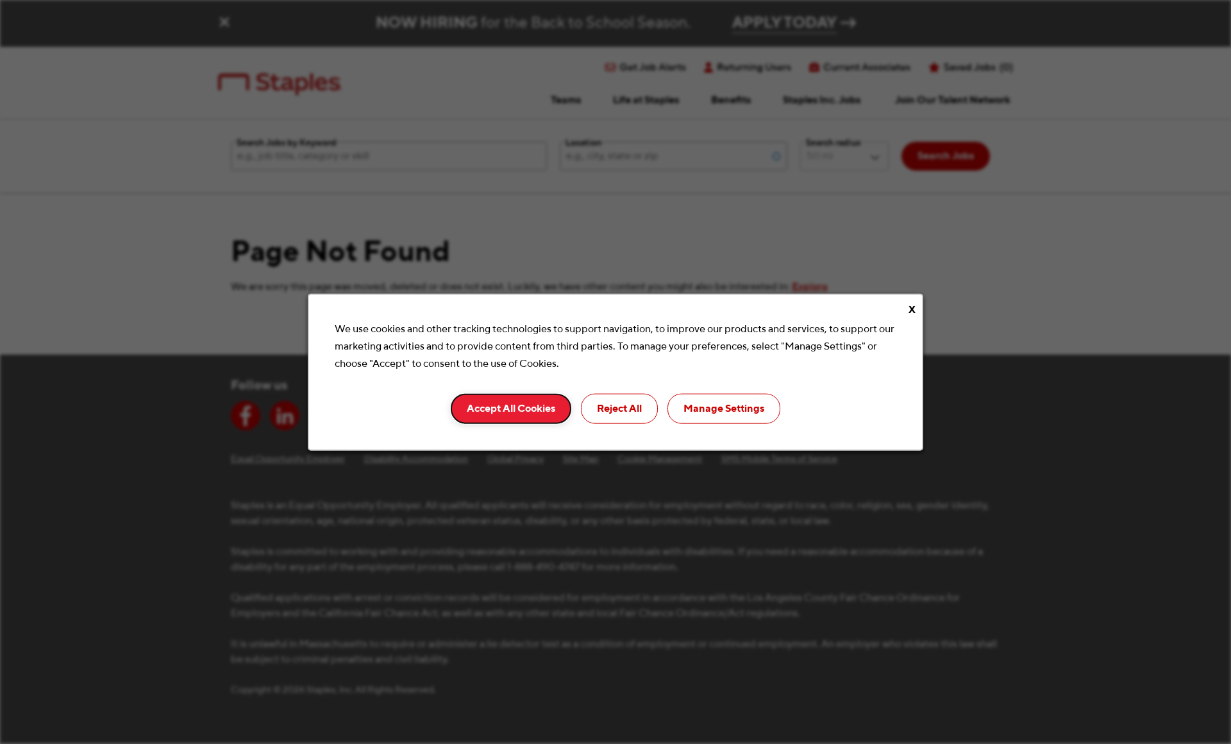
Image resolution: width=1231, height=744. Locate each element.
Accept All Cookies (511, 408)
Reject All (619, 408)
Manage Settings (723, 408)
